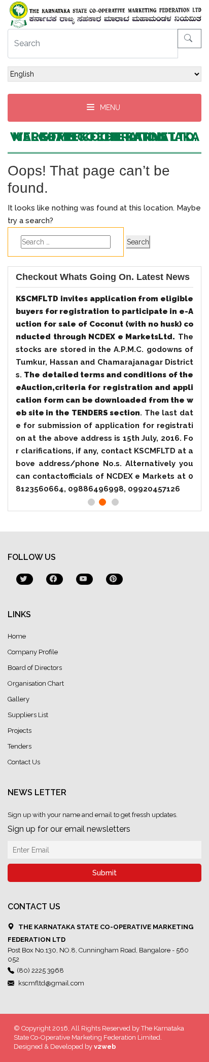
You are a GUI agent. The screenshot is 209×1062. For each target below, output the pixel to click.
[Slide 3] (115, 502)
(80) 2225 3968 (40, 970)
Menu (109, 107)
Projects (19, 730)
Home (17, 636)
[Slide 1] (91, 502)
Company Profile (33, 652)
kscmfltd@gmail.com (50, 983)
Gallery (18, 699)
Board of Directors (35, 667)
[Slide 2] (102, 502)
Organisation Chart (36, 683)
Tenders (19, 746)
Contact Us (24, 762)
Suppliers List (28, 715)
